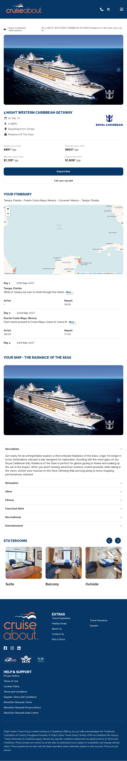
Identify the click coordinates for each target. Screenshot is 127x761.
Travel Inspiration (61, 618)
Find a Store (58, 639)
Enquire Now (63, 171)
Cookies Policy (12, 686)
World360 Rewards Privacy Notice (22, 707)
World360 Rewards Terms (18, 702)
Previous (8, 69)
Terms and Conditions (15, 691)
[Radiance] (63, 400)
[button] (15, 271)
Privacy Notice (11, 676)
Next (118, 69)
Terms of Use (11, 681)
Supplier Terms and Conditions (20, 697)
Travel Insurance (98, 620)
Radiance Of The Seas (21, 134)
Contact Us (58, 634)
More (68, 292)
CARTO (119, 273)
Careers (94, 625)
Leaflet (82, 273)
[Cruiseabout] (24, 14)
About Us (57, 629)
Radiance (63, 400)
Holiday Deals (59, 623)
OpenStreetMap (96, 273)
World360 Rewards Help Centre (21, 713)
